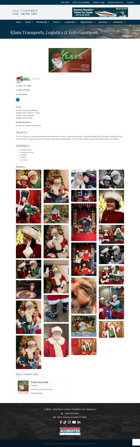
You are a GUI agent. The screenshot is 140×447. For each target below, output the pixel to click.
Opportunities (86, 22)
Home (18, 22)
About (28, 22)
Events (56, 22)
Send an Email (36, 393)
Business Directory (116, 2)
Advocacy (102, 22)
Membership (42, 22)
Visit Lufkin (65, 2)
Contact (130, 2)
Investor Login (99, 2)
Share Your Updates (81, 2)
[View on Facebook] (18, 101)
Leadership (70, 22)
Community (118, 22)
